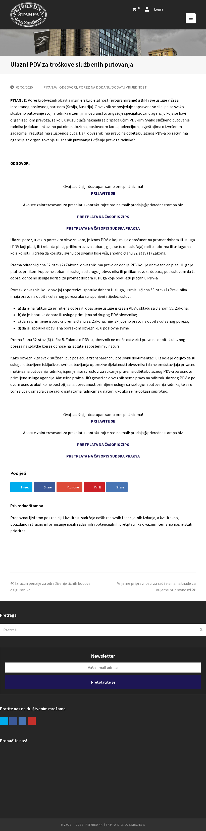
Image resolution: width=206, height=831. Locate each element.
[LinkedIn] (23, 721)
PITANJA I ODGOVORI (60, 87)
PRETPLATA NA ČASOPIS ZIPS (103, 216)
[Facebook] (13, 721)
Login (158, 9)
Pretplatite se (103, 682)
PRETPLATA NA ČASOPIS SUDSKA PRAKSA (103, 228)
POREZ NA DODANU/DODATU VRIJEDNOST (112, 87)
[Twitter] (4, 721)
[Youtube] (32, 721)
